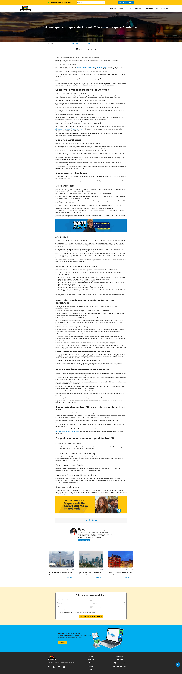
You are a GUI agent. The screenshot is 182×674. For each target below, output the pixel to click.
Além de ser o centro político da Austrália (68, 129)
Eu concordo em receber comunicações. (69, 610)
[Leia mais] (73, 577)
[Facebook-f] (49, 667)
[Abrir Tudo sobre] (167, 8)
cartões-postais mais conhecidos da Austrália (91, 67)
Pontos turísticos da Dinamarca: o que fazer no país (120, 573)
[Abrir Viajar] (132, 8)
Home (49, 43)
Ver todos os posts (84, 540)
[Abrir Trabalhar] (124, 8)
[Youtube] (59, 667)
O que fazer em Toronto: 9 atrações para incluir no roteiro (60, 573)
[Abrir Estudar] (115, 8)
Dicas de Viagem (56, 43)
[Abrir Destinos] (140, 8)
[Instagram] (54, 667)
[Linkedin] (64, 667)
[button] (85, 49)
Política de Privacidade (88, 612)
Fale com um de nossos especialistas (67, 432)
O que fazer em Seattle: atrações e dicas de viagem (90, 573)
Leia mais (69, 577)
